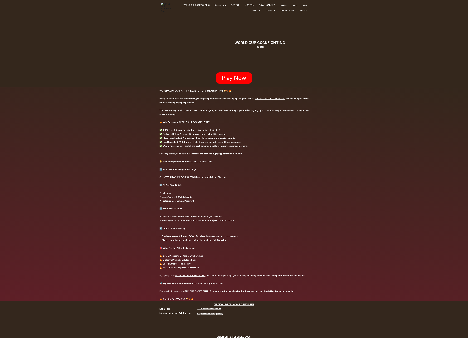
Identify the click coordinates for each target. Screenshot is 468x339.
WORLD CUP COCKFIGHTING (196, 5)
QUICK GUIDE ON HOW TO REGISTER (234, 304)
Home (294, 5)
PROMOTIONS (287, 11)
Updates (283, 5)
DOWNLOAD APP (267, 5)
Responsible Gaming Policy (210, 314)
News (304, 5)
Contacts (303, 11)
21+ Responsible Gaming (209, 309)
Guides (269, 11)
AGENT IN (249, 5)
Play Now (234, 78)
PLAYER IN (235, 5)
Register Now (220, 5)
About (254, 11)
